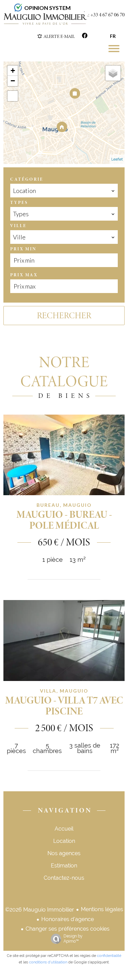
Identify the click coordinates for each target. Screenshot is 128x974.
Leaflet (117, 159)
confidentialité (109, 956)
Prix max (24, 275)
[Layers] (112, 73)
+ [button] (13, 70)
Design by (73, 939)
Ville (18, 226)
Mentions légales (102, 909)
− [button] (13, 80)
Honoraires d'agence (67, 919)
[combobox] (64, 190)
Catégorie (26, 179)
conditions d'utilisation (48, 962)
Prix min (23, 249)
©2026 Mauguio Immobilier (39, 909)
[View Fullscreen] (13, 96)
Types (19, 202)
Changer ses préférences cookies (68, 929)
